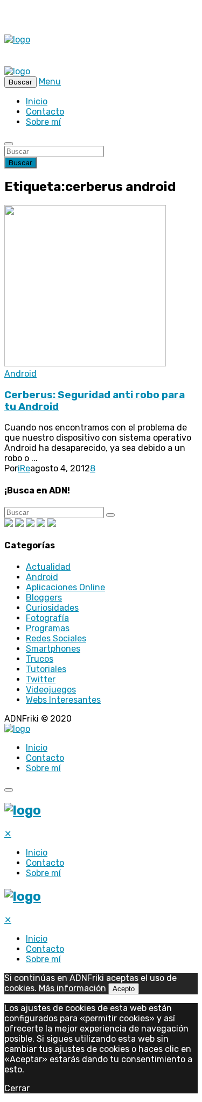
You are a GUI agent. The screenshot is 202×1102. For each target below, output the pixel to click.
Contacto (45, 112)
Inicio (36, 101)
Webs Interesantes (63, 700)
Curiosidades (52, 608)
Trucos (39, 659)
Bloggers (44, 597)
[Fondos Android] (30, 524)
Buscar (20, 163)
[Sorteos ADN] (51, 524)
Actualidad (48, 567)
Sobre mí (43, 122)
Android (20, 374)
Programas (47, 628)
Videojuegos (51, 689)
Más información (72, 988)
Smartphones (53, 649)
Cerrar (17, 1088)
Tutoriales (46, 669)
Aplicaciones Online (65, 587)
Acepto (124, 989)
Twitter (40, 679)
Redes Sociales (56, 638)
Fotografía (47, 618)
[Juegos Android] (8, 524)
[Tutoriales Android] (41, 524)
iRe (24, 468)
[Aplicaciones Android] (19, 524)
